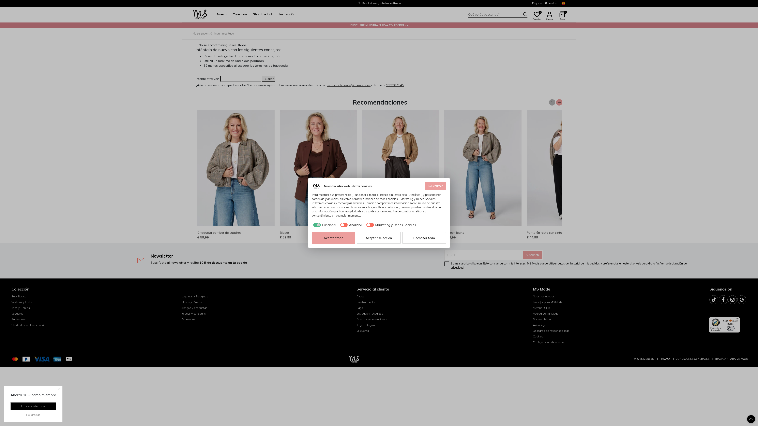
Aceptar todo (333, 238)
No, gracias (33, 415)
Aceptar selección (379, 238)
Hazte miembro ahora (33, 406)
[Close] (59, 389)
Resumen (437, 186)
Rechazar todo (424, 238)
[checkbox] (324, 224)
